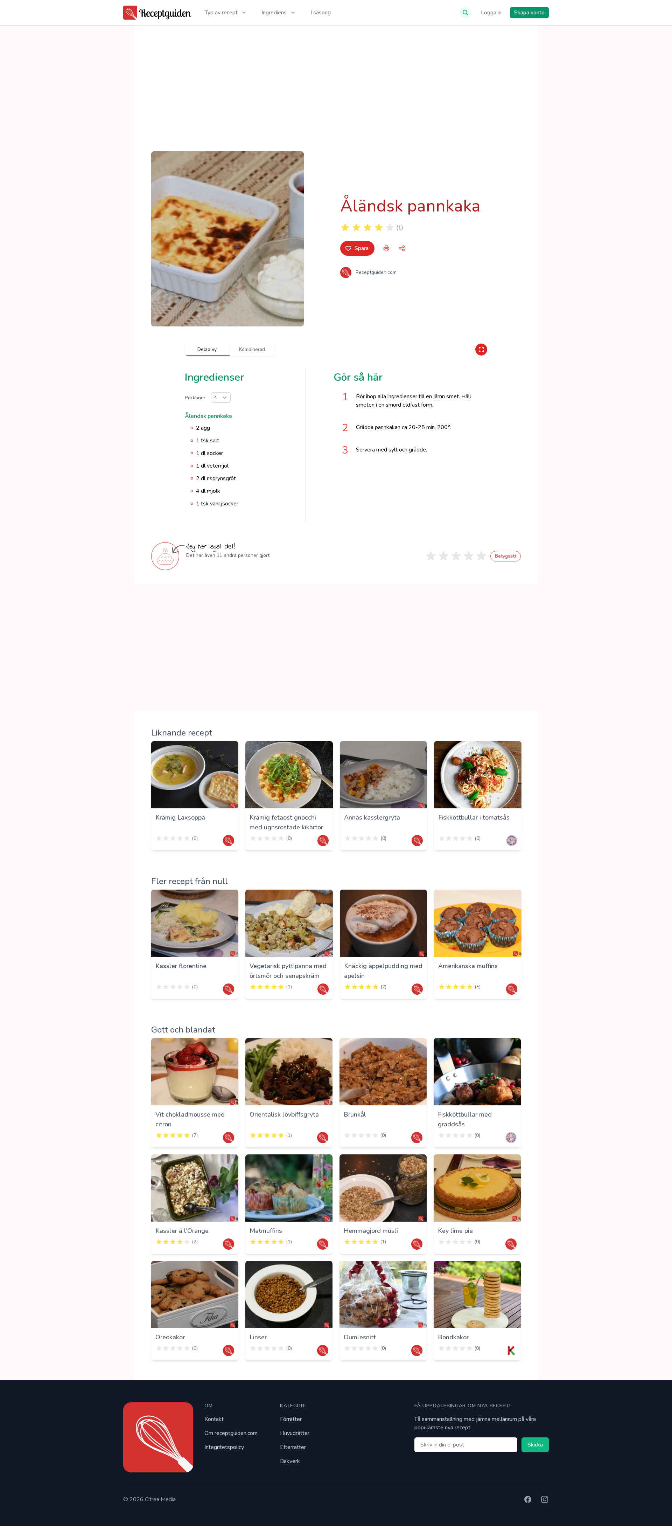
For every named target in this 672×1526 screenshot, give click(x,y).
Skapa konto (529, 12)
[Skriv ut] (386, 248)
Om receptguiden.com (231, 1433)
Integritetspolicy (224, 1447)
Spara (362, 248)
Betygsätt (505, 556)
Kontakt (214, 1419)
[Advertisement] (336, 88)
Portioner (195, 397)
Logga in (491, 12)
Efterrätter (293, 1447)
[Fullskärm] (481, 349)
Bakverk (290, 1461)
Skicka (535, 1445)
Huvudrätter (294, 1433)
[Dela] (401, 248)
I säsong (320, 12)
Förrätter (291, 1419)
